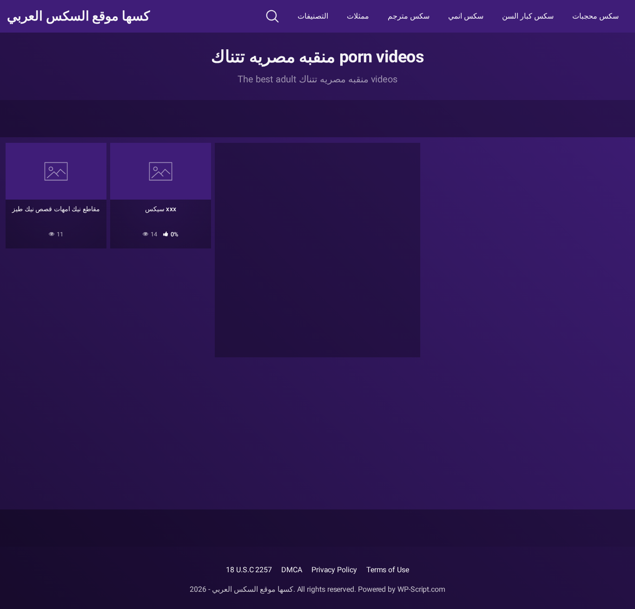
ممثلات (358, 16)
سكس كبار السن (528, 16)
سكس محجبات (595, 16)
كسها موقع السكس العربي (78, 16)
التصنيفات (313, 16)
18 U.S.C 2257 (249, 569)
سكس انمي (465, 16)
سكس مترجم (409, 16)
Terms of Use (387, 569)
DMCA (291, 569)
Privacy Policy (334, 569)
